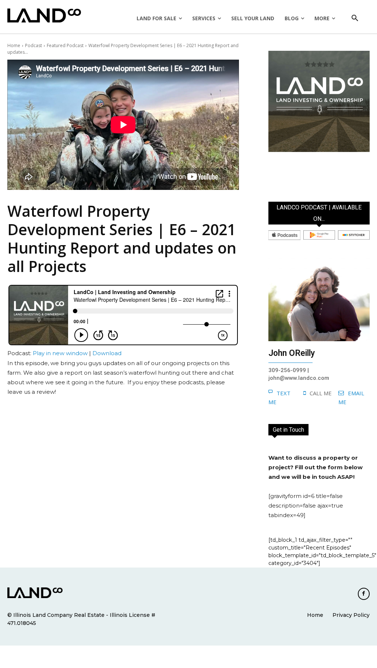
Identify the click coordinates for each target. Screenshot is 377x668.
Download (106, 353)
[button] (355, 18)
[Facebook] (364, 594)
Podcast (33, 45)
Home (13, 45)
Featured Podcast (65, 45)
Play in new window (60, 353)
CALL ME (321, 393)
